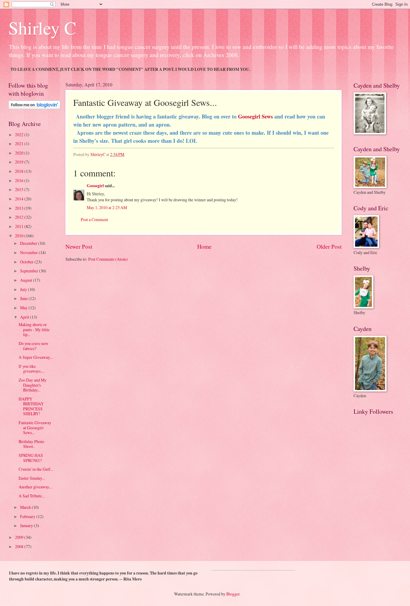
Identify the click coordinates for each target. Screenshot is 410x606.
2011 (19, 226)
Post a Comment (94, 219)
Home (204, 246)
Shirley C (42, 28)
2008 (19, 546)
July (24, 289)
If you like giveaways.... (31, 368)
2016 (19, 180)
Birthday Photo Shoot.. (31, 444)
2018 (19, 171)
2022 (19, 134)
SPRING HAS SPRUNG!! (31, 457)
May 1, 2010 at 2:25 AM (107, 207)
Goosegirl (95, 186)
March (26, 507)
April (25, 317)
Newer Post (78, 246)
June (24, 298)
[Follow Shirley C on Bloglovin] (34, 107)
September (29, 271)
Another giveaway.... (36, 487)
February (28, 516)
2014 (19, 199)
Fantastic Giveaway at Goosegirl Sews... (35, 427)
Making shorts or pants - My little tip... (34, 329)
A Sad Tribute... (31, 496)
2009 (19, 537)
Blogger (233, 594)
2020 (19, 153)
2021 (19, 143)
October (27, 262)
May (24, 307)
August (26, 280)
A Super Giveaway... (36, 357)
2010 (19, 235)
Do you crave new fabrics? (33, 345)
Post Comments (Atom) (108, 259)
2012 (19, 217)
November (29, 252)
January (27, 525)
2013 (19, 208)
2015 (19, 189)
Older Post (329, 246)
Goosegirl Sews (255, 116)
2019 (19, 162)
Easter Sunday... (32, 478)
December (29, 243)
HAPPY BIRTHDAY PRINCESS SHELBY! (31, 406)
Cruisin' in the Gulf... (36, 469)
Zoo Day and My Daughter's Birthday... (33, 385)
